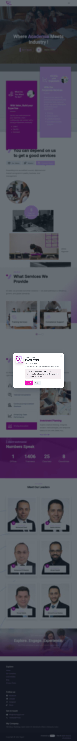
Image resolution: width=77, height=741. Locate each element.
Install (29, 383)
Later (37, 383)
